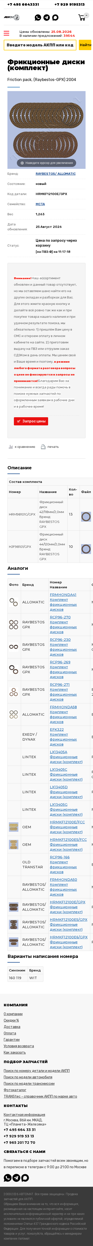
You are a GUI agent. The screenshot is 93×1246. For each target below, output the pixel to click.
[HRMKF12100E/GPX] (86, 516)
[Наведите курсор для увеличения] (46, 130)
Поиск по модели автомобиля (28, 1077)
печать (53, 447)
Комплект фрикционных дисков (63, 604)
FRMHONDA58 (63, 707)
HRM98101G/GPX (22, 514)
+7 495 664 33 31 (19, 1129)
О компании (13, 1014)
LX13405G (58, 804)
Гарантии (12, 1040)
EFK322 (57, 729)
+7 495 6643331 (23, 4)
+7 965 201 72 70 (19, 1142)
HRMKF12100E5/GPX (68, 919)
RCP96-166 (60, 857)
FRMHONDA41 (63, 595)
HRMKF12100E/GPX (67, 902)
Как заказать (15, 1052)
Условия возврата (19, 1046)
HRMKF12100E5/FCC (68, 839)
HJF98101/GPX (20, 547)
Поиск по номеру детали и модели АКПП (37, 1071)
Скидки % (11, 1020)
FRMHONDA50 (63, 879)
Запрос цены (34, 421)
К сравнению (25, 447)
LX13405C (58, 769)
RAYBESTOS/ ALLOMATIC (56, 174)
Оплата (10, 1033)
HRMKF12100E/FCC (67, 822)
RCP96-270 (60, 617)
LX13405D (59, 787)
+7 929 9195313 (70, 4)
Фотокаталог (15, 1090)
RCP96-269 (60, 662)
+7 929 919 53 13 (19, 1136)
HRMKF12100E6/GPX (69, 937)
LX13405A (58, 752)
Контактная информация (24, 1115)
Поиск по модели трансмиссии (29, 1084)
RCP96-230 (60, 639)
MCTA (40, 204)
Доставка (12, 1027)
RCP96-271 (60, 684)
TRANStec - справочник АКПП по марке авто (40, 1096)
